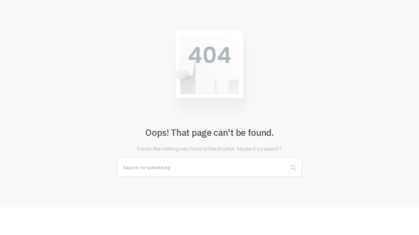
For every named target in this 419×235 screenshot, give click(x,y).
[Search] (293, 167)
